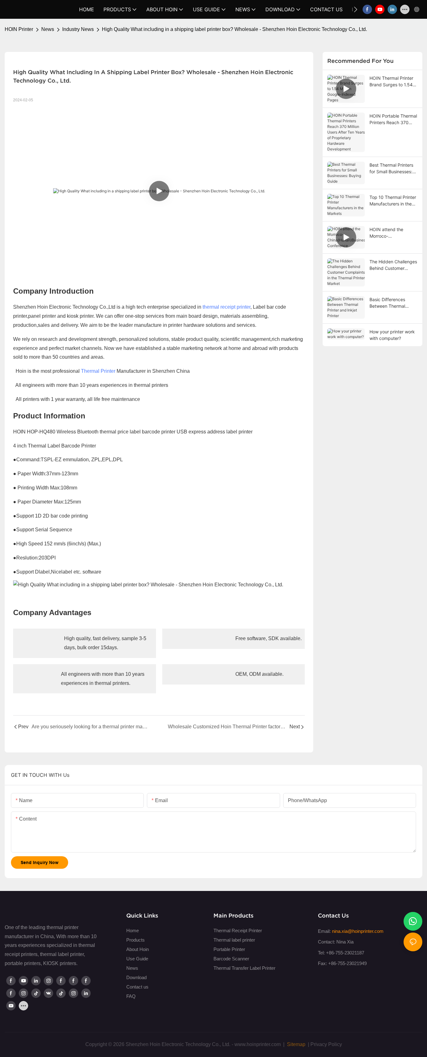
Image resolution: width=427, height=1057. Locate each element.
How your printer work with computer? (392, 335)
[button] (355, 9)
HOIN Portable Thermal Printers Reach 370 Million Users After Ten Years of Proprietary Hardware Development (393, 119)
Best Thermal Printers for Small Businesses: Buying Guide (391, 168)
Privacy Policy (326, 1044)
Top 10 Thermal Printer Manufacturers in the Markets (392, 201)
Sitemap (295, 1044)
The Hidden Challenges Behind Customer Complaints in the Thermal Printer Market (393, 265)
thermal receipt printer (226, 307)
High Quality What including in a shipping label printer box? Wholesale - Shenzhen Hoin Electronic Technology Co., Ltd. (234, 29)
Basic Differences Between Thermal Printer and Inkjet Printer (387, 303)
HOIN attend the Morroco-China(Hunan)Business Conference (392, 233)
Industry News (78, 29)
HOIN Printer (19, 29)
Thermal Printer (98, 371)
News (47, 29)
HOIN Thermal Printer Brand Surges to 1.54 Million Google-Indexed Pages (392, 81)
